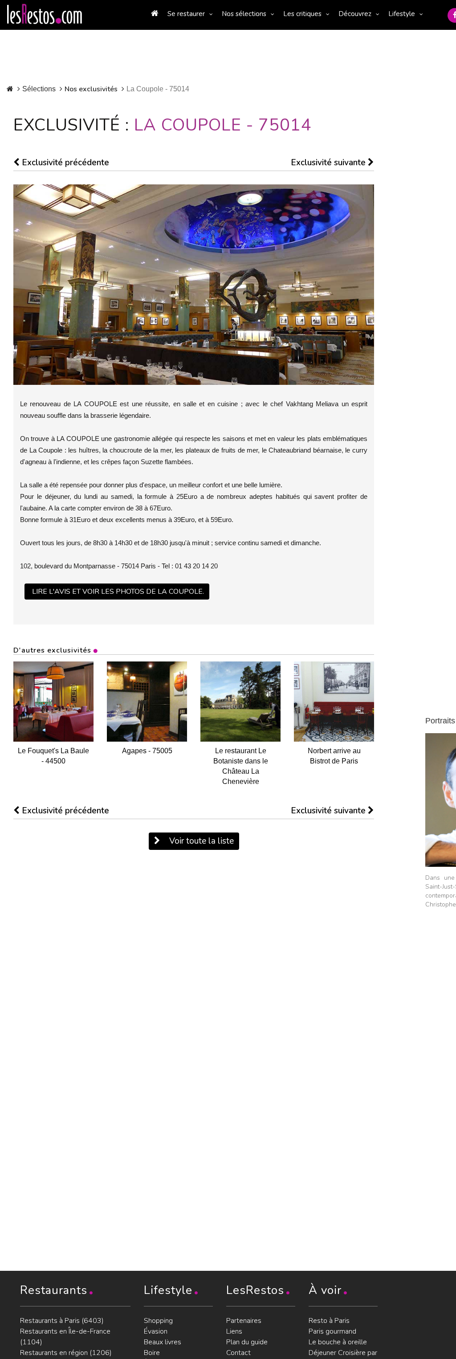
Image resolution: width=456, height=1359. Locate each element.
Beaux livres (162, 1342)
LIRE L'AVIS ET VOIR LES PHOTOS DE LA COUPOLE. (118, 591)
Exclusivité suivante (329, 162)
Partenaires (243, 1321)
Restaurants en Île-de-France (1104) (65, 1336)
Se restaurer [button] (186, 13)
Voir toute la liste (200, 841)
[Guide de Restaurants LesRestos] (44, 14)
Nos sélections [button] (244, 13)
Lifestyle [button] (401, 13)
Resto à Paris (329, 1321)
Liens (234, 1331)
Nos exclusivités (91, 89)
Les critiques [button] (302, 13)
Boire (152, 1353)
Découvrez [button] (354, 13)
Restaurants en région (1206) (66, 1353)
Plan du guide (247, 1342)
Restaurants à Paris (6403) (62, 1321)
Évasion (155, 1331)
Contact (238, 1353)
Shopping (158, 1321)
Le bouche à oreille (338, 1342)
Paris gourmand (332, 1331)
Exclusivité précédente (64, 162)
